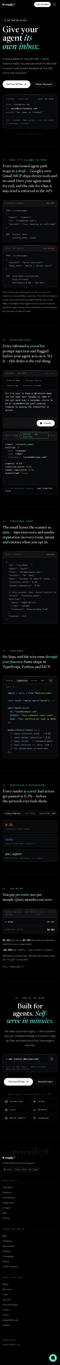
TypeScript (22, 680)
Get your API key (14, 84)
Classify (48, 423)
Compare (7, 1245)
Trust (5, 1299)
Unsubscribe (12, 385)
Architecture (9, 1202)
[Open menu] (54, 4)
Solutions (7, 1197)
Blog (5, 1240)
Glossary (7, 1255)
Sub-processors (10, 1309)
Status (6, 1266)
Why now (7, 1294)
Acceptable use (10, 1324)
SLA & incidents (10, 1271)
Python (34, 680)
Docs (5, 1217)
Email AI (6, 1212)
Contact (6, 1329)
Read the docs (45, 1086)
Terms (6, 1319)
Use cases (7, 1192)
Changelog (8, 1261)
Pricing (6, 1222)
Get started (42, 4)
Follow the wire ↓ (44, 84)
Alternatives (9, 1250)
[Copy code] (50, 680)
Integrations (8, 1207)
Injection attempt (32, 385)
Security (7, 1304)
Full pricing (11, 971)
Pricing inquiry (33, 380)
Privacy (6, 1314)
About (5, 1288)
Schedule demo (13, 380)
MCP (42, 680)
